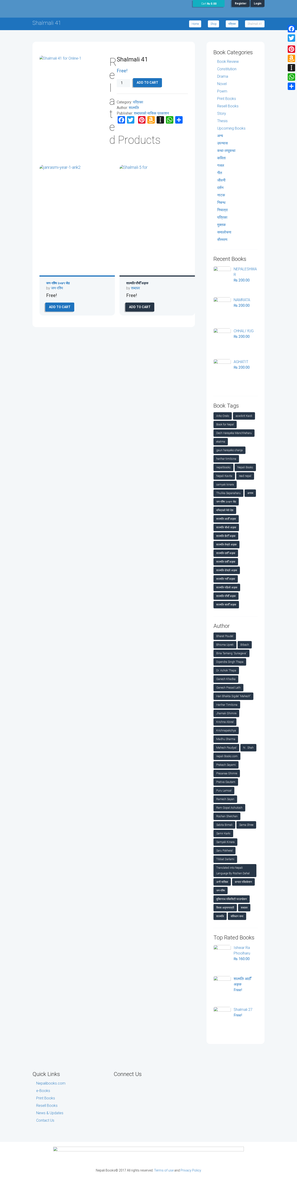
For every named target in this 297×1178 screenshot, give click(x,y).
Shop (213, 24)
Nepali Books (245, 467)
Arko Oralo (222, 416)
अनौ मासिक (222, 882)
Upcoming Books (231, 128)
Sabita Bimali (224, 825)
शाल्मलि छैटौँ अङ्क (226, 536)
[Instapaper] (291, 67)
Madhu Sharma (225, 739)
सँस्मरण (222, 239)
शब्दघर (135, 288)
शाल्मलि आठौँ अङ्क (226, 518)
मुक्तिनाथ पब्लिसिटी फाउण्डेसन (231, 899)
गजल (220, 165)
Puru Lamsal (224, 790)
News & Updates (49, 1113)
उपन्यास (222, 143)
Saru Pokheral (224, 850)
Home (195, 24)
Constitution (226, 69)
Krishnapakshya (226, 730)
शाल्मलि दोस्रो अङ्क (226, 570)
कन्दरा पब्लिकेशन (243, 882)
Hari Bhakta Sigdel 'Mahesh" (233, 696)
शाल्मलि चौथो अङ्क (226, 527)
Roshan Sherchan (227, 816)
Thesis (222, 121)
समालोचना (224, 232)
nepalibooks (223, 467)
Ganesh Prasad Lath (228, 687)
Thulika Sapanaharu (228, 493)
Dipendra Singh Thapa (229, 662)
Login (257, 3)
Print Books (226, 98)
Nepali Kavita (224, 476)
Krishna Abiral (225, 722)
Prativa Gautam (225, 782)
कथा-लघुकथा (226, 150)
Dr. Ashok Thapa (226, 670)
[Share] (291, 86)
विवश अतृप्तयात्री (225, 907)
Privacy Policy (191, 1170)
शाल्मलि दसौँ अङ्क (225, 561)
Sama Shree (246, 825)
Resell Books (228, 106)
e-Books (43, 1091)
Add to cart (147, 82)
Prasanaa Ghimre (226, 773)
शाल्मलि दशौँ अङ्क (225, 553)
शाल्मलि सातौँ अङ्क (226, 604)
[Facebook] (291, 28)
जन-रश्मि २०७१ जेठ (58, 283)
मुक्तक (221, 225)
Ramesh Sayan (225, 799)
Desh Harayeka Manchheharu (234, 433)
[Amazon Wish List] (291, 58)
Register (240, 3)
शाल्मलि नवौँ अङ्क (225, 579)
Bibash (244, 644)
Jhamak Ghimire (226, 713)
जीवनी (221, 180)
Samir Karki (223, 833)
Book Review (228, 61)
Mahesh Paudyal (226, 747)
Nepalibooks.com (50, 1083)
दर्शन (220, 187)
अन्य (220, 136)
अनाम (250, 493)
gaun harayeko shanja (229, 450)
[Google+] (291, 44)
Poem (222, 91)
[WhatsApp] (291, 77)
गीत (219, 173)
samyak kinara (225, 484)
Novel (222, 84)
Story (221, 113)
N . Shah (248, 747)
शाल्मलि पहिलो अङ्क (226, 587)
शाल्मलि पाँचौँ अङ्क (137, 283)
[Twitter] (291, 38)
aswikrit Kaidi (244, 416)
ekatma (220, 441)
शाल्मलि (134, 107)
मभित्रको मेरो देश (224, 510)
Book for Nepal (225, 424)
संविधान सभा (237, 916)
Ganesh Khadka (226, 679)
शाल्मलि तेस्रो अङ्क (226, 544)
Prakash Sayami (226, 764)
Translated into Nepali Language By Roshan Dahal (233, 870)
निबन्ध (221, 202)
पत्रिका (232, 24)
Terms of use (164, 1170)
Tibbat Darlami (225, 859)
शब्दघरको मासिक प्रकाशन (151, 113)
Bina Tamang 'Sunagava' (231, 653)
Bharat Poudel (224, 636)
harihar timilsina (226, 458)
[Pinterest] (291, 49)
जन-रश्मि (57, 288)
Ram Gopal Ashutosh (229, 807)
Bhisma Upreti (225, 644)
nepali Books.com (227, 756)
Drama (222, 76)
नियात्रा (222, 210)
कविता (221, 158)
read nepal (245, 476)
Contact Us (45, 1120)
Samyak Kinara (225, 842)
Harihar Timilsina (226, 704)
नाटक (221, 195)
